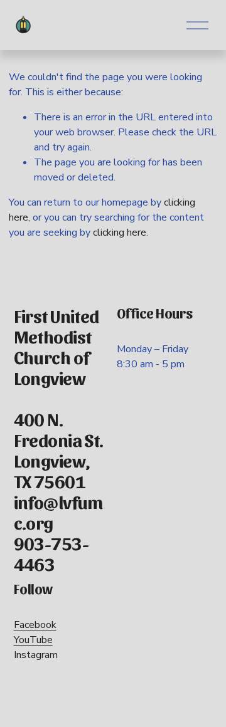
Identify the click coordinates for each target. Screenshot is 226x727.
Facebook (35, 625)
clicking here (119, 232)
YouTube (33, 640)
